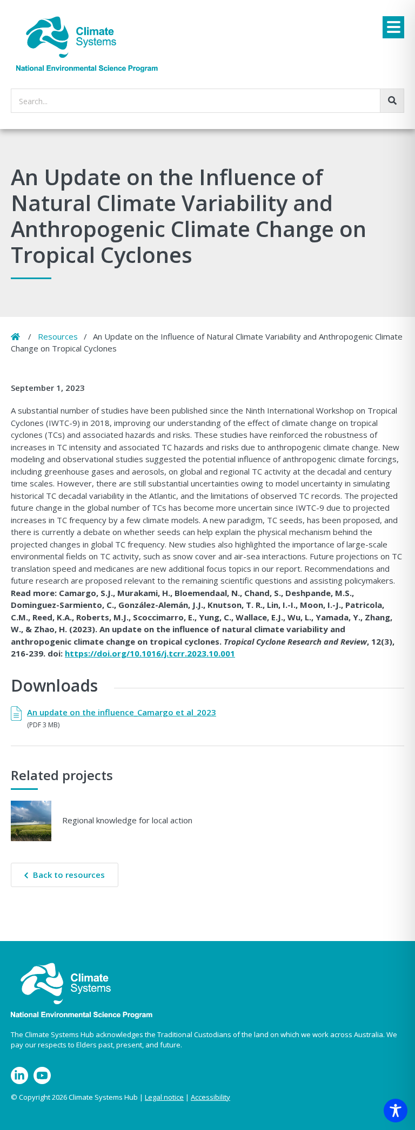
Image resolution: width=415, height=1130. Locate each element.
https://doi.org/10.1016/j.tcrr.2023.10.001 (150, 653)
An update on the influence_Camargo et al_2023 (121, 712)
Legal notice (164, 1097)
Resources (58, 336)
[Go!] (392, 101)
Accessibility (210, 1097)
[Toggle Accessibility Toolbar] (396, 1111)
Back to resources (69, 874)
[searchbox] (207, 101)
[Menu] (393, 27)
